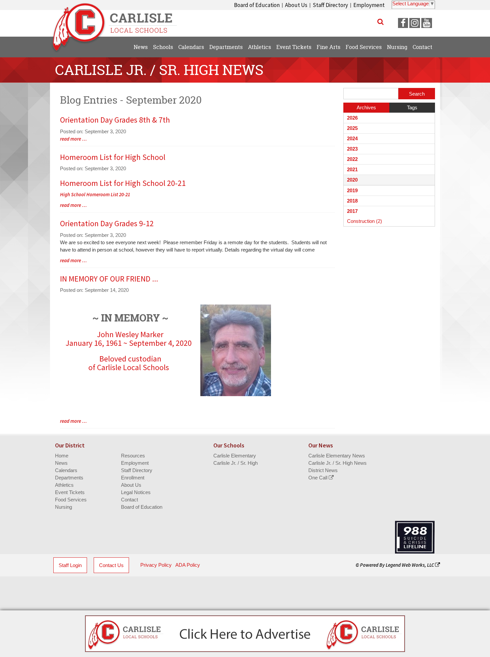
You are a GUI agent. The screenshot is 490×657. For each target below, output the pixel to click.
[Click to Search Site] (380, 21)
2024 (352, 138)
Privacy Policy (156, 565)
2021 (352, 169)
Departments (69, 477)
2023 (352, 149)
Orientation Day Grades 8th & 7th (115, 120)
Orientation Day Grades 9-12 (107, 223)
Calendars (66, 470)
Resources (133, 455)
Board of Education (257, 5)
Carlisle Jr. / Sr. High (235, 463)
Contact (129, 499)
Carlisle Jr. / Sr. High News (337, 463)
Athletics (64, 485)
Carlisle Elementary (234, 455)
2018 (352, 201)
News (61, 463)
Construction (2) (364, 221)
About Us (296, 5)
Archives (366, 107)
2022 (352, 159)
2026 (352, 118)
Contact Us (111, 565)
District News (323, 470)
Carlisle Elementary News (336, 455)
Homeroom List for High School (112, 157)
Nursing (63, 507)
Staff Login (70, 565)
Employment (369, 5)
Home (61, 455)
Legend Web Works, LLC (410, 565)
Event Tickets (70, 492)
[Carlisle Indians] (118, 20)
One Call (318, 477)
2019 (352, 190)
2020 (352, 180)
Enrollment (132, 477)
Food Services (71, 499)
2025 (352, 128)
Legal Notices (136, 492)
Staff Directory (330, 5)
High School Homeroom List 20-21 (95, 194)
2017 (352, 211)
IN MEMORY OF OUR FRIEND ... (109, 279)
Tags (412, 107)
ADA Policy (187, 565)
